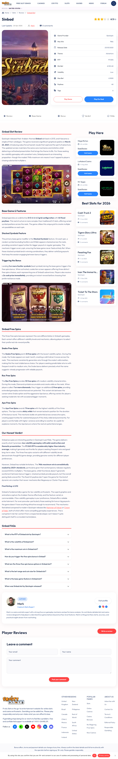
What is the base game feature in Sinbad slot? (23, 579)
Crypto (54, 3)
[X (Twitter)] (27, 727)
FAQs (112, 116)
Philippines (76, 709)
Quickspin (109, 36)
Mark (33, 26)
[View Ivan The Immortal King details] (107, 277)
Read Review (82, 148)
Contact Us (109, 709)
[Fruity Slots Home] (29, 700)
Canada (64, 714)
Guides (79, 3)
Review (21, 13)
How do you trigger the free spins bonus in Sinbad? (25, 556)
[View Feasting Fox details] (107, 257)
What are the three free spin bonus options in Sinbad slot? (28, 564)
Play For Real (99, 99)
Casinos (41, 3)
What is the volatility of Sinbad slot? (19, 542)
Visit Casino (88, 153)
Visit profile (103, 600)
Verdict (88, 116)
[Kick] (21, 727)
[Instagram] (103, 607)
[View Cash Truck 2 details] (107, 217)
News (91, 3)
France (64, 727)
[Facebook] (106, 607)
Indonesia (65, 732)
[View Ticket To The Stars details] (107, 297)
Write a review (106, 631)
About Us (109, 697)
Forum (103, 3)
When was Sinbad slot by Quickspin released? (23, 586)
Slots (67, 3)
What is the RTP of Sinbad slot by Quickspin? (23, 534)
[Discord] (51, 727)
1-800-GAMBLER (41, 721)
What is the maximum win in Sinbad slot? (21, 549)
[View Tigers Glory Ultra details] (107, 237)
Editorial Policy (110, 722)
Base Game (36, 116)
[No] (115, 755)
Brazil (64, 709)
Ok (94, 755)
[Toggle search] (113, 3)
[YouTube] (33, 727)
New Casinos (91, 733)
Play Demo (68, 99)
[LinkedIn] (100, 607)
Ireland (64, 737)
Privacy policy (104, 755)
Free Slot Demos (23, 3)
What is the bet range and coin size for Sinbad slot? (25, 571)
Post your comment (59, 679)
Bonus (63, 116)
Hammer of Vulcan (54, 507)
